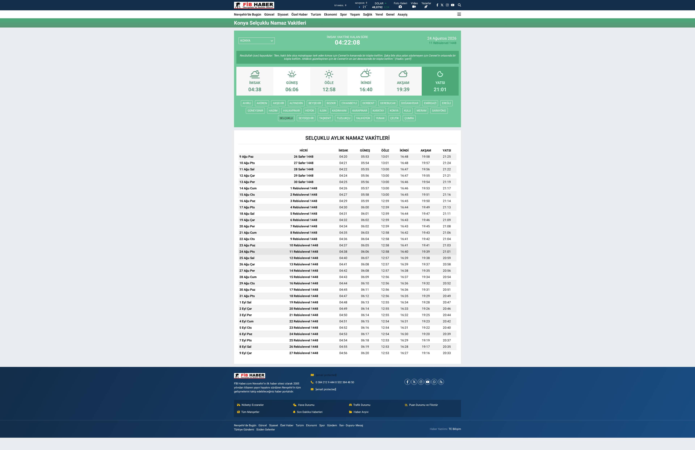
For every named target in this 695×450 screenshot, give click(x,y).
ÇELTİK (394, 118)
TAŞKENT (325, 118)
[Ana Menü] (459, 14)
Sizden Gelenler (265, 429)
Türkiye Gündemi (244, 429)
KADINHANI (339, 110)
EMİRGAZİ (430, 103)
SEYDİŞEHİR (306, 118)
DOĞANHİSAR (409, 103)
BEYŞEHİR (315, 103)
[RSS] (441, 382)
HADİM (273, 110)
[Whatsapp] (434, 382)
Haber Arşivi (361, 412)
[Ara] (459, 5)
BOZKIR (331, 103)
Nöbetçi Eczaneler (253, 405)
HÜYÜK (309, 110)
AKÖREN (262, 103)
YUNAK (380, 118)
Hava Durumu (306, 405)
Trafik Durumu (361, 405)
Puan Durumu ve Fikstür (423, 405)
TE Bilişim (455, 429)
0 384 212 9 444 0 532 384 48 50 (335, 382)
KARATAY (378, 110)
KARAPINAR (359, 110)
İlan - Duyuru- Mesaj (351, 425)
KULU (407, 110)
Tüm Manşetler (250, 412)
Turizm (316, 14)
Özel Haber (299, 14)
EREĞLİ (446, 103)
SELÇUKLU (286, 118)
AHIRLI (247, 103)
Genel (390, 14)
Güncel (269, 14)
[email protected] (326, 375)
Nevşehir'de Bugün (247, 14)
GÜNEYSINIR (255, 110)
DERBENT (368, 103)
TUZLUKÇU (343, 118)
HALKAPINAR (291, 110)
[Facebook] (407, 382)
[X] (414, 382)
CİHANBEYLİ (349, 103)
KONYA (394, 110)
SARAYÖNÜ (439, 110)
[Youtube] (428, 382)
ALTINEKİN (296, 103)
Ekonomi (330, 14)
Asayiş (402, 14)
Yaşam (355, 14)
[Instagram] (421, 382)
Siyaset (282, 14)
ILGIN (323, 110)
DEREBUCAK (388, 103)
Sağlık (367, 14)
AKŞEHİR (278, 103)
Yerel (379, 14)
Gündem (332, 425)
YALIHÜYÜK (363, 118)
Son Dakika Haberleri (310, 412)
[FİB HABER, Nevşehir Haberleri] (254, 5)
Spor (343, 14)
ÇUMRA (409, 118)
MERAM (421, 110)
